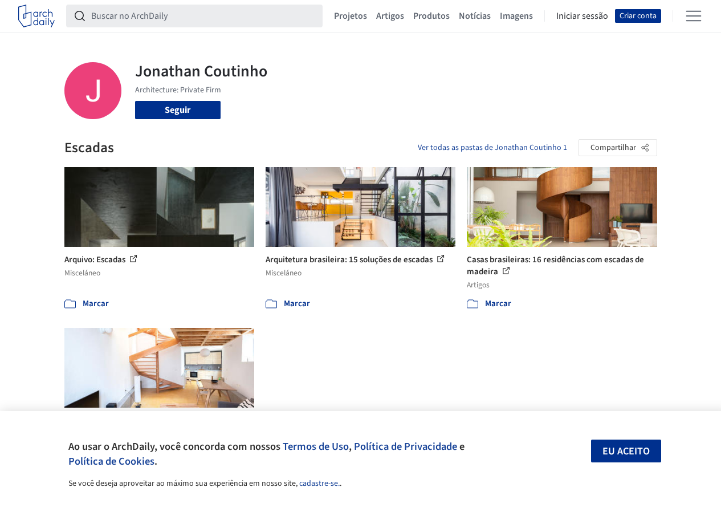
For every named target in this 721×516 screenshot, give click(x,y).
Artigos (390, 16)
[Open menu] (694, 16)
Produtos (431, 16)
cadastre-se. (319, 483)
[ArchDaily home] (36, 16)
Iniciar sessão (582, 16)
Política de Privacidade (405, 446)
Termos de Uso (316, 446)
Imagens (516, 16)
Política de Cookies (111, 461)
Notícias (475, 16)
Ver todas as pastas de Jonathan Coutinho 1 (492, 148)
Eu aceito (626, 451)
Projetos (350, 16)
